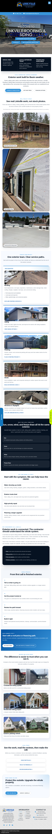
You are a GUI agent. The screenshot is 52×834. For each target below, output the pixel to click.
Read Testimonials (25, 764)
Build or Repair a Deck (11, 384)
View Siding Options (10, 329)
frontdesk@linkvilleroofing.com (32, 13)
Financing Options (40, 90)
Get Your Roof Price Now (30, 42)
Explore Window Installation (13, 412)
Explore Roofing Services (12, 301)
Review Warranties (26, 769)
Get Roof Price (27, 90)
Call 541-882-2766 (11, 793)
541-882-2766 (18, 13)
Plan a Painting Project (11, 357)
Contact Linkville (25, 793)
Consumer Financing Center (25, 38)
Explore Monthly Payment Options (25, 645)
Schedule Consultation (13, 90)
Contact (16, 42)
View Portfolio (25, 760)
